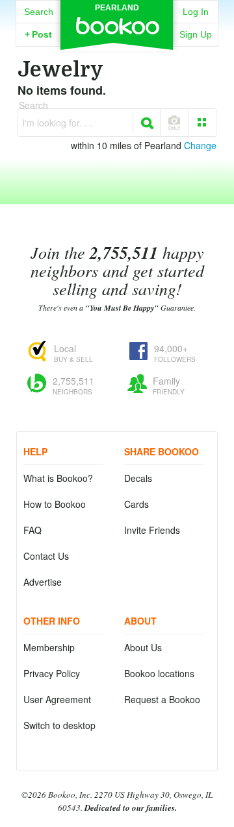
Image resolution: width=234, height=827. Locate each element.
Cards (136, 503)
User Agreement (57, 699)
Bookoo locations (159, 673)
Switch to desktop (59, 725)
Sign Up (195, 34)
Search (38, 11)
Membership (49, 647)
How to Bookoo (54, 503)
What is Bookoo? (58, 478)
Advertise (42, 581)
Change (200, 145)
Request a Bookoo (162, 699)
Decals (138, 478)
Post (38, 34)
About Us (143, 647)
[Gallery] (202, 122)
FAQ (32, 529)
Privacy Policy (51, 673)
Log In (196, 11)
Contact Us (46, 555)
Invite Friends (152, 529)
